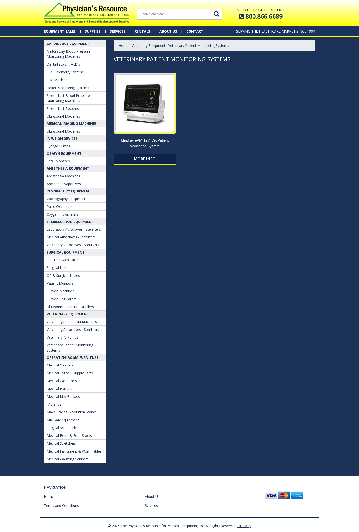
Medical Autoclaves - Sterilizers (71, 237)
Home (123, 45)
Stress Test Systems (63, 108)
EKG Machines (58, 80)
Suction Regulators (61, 299)
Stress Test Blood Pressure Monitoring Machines (68, 98)
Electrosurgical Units (63, 259)
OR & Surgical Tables (63, 275)
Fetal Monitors (58, 161)
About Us (168, 31)
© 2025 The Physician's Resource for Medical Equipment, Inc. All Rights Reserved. (172, 525)
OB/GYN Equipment (64, 153)
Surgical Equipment (66, 252)
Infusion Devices (62, 138)
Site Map (244, 525)
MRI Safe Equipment (63, 420)
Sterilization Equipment (70, 221)
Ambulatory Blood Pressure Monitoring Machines (68, 54)
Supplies (93, 31)
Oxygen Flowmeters (62, 214)
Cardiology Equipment (68, 43)
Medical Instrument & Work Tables (74, 451)
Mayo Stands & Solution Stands (72, 412)
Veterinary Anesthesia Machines (72, 321)
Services (117, 31)
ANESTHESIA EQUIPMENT (68, 168)
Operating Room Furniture (72, 357)
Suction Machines (60, 291)
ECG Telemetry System (65, 72)
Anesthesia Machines (63, 176)
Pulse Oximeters (60, 206)
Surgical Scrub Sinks (62, 427)
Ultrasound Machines (63, 116)
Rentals (142, 31)
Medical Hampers (60, 388)
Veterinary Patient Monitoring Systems (70, 348)
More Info (145, 159)
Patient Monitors (60, 283)
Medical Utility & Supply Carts (70, 373)
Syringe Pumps (58, 146)
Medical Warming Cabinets (68, 459)
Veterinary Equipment (68, 314)
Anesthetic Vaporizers (64, 183)
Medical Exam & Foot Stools (69, 435)
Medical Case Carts (62, 380)
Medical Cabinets (60, 365)
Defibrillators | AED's (63, 64)
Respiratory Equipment (69, 191)
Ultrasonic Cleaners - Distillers (70, 306)
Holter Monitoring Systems (68, 87)
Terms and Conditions (61, 505)
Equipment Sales (60, 31)
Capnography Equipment (66, 198)
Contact (194, 31)
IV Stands (54, 404)
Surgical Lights (58, 267)
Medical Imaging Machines (72, 123)
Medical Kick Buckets (63, 396)
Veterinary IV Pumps (62, 337)
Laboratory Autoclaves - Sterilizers (74, 229)
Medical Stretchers (61, 443)
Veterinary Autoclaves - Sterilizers (73, 245)
